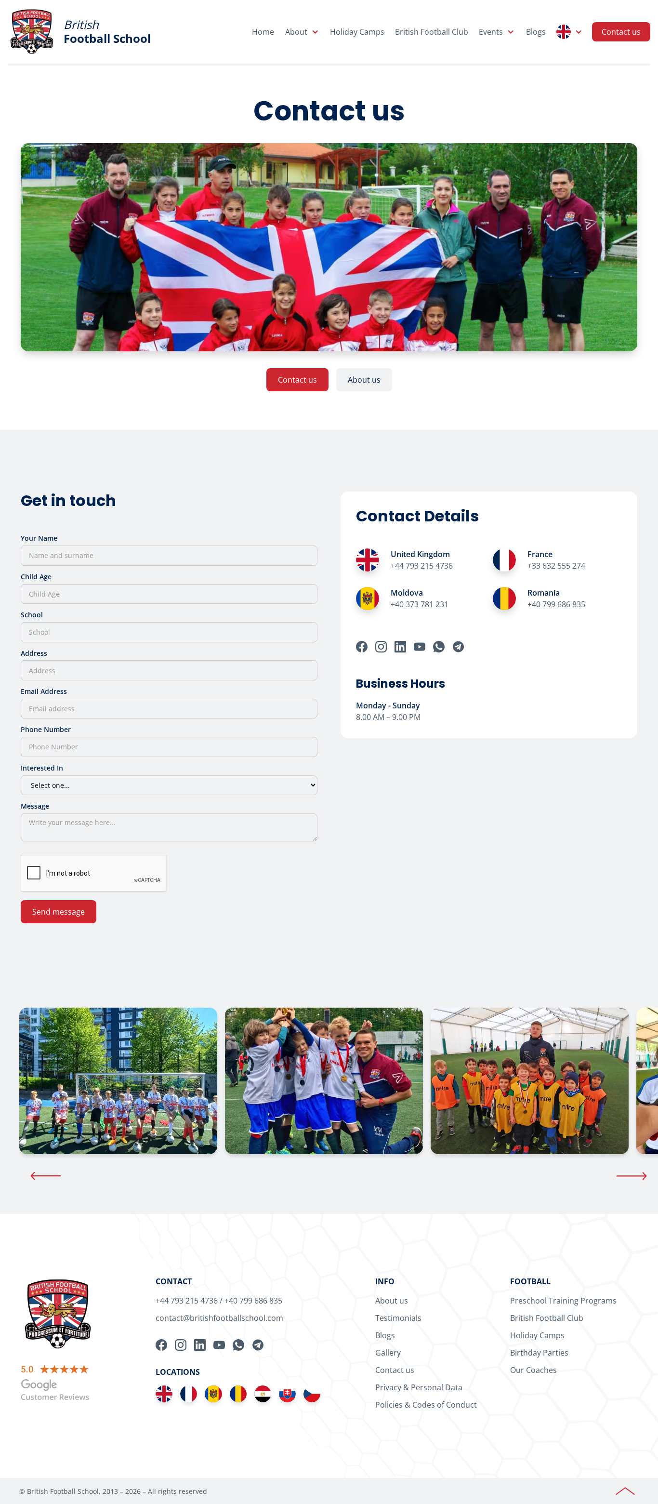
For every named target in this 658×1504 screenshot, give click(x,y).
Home (263, 32)
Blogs (536, 32)
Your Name (39, 538)
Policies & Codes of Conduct (426, 1404)
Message (35, 806)
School (32, 614)
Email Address (44, 691)
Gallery (388, 1352)
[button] (301, 31)
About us (364, 379)
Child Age (36, 576)
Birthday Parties (539, 1352)
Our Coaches (533, 1370)
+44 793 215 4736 (187, 1300)
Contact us (621, 32)
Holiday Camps (357, 32)
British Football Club (431, 32)
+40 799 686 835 (253, 1300)
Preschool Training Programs (563, 1300)
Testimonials (398, 1318)
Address (34, 653)
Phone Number (46, 729)
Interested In (42, 767)
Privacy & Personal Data (418, 1387)
